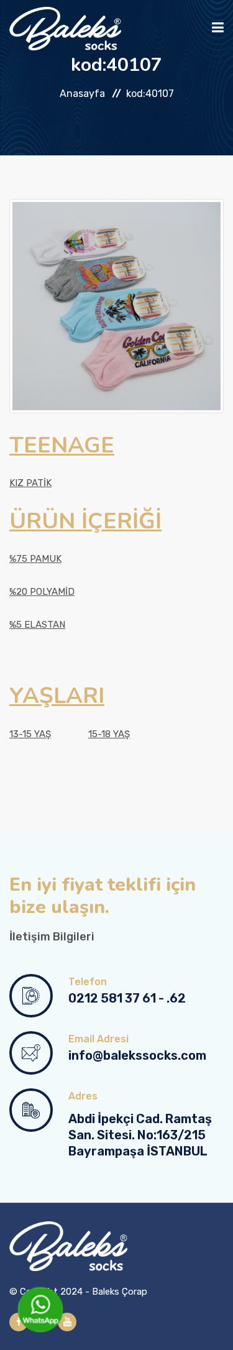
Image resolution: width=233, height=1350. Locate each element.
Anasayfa (82, 93)
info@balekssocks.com (137, 1055)
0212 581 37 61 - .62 (127, 998)
